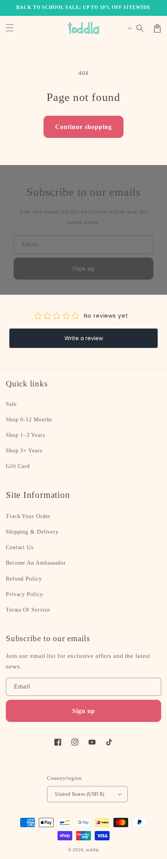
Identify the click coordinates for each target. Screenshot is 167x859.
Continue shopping (83, 126)
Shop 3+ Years (24, 451)
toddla (92, 849)
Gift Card (18, 466)
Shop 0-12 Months (29, 420)
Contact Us (19, 547)
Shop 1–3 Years (25, 435)
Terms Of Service (28, 610)
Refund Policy (24, 579)
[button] (140, 28)
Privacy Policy (24, 594)
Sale (11, 404)
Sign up (83, 268)
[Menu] (9, 28)
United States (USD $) (79, 794)
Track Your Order (28, 516)
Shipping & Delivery (32, 532)
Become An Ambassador (36, 563)
